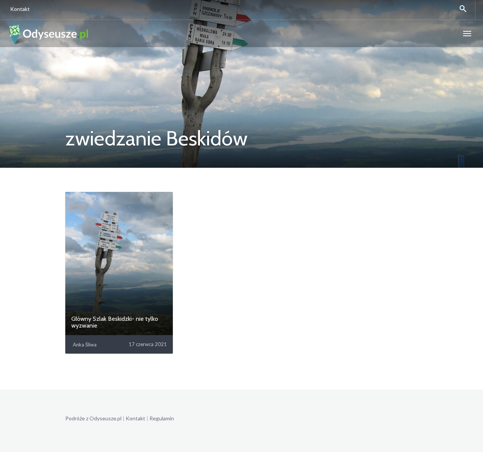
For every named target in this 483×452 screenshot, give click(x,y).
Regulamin (161, 418)
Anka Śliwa (85, 345)
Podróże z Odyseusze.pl (93, 418)
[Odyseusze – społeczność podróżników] (48, 33)
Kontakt (20, 9)
